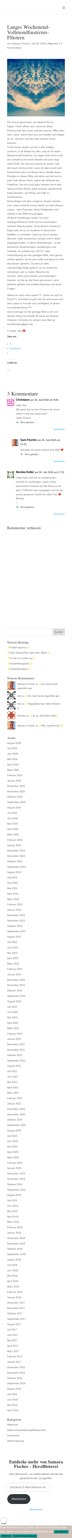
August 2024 (14, 872)
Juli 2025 (12, 813)
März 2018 (13, 1286)
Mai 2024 (12, 888)
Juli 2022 (12, 1006)
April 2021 (12, 1087)
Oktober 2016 (14, 1378)
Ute (19, 695)
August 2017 (14, 1324)
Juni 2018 (12, 1270)
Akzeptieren (61, 1531)
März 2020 (13, 1157)
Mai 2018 (12, 1275)
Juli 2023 (12, 942)
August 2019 (14, 1195)
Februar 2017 (14, 1356)
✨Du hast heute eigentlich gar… (43, 695)
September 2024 (16, 866)
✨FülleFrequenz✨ (18, 647)
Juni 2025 (12, 818)
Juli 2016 (12, 1394)
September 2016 (16, 1383)
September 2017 (16, 1318)
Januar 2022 (14, 1039)
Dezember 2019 (16, 1173)
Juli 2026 (12, 748)
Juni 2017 (12, 1335)
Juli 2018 (12, 1265)
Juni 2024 (12, 882)
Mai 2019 (12, 1211)
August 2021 (14, 1065)
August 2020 (14, 1130)
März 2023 (13, 963)
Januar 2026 (14, 780)
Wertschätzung (15, 1440)
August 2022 (14, 1001)
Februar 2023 (14, 969)
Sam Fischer (28, 439)
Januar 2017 (14, 1361)
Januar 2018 (14, 1297)
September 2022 (16, 996)
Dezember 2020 (16, 1109)
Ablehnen (6, 1536)
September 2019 (16, 1189)
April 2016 (12, 1410)
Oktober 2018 (14, 1248)
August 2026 (14, 743)
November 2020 (16, 1114)
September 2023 (16, 931)
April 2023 (12, 958)
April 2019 (12, 1216)
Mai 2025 (12, 823)
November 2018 (16, 1243)
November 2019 (16, 1178)
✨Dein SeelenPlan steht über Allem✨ (28, 652)
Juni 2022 (12, 1012)
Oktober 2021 (14, 1055)
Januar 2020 (14, 1168)
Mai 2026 (12, 759)
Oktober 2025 (14, 796)
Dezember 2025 (16, 786)
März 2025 (13, 834)
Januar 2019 (14, 1232)
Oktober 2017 (14, 1313)
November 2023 (16, 920)
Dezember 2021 (16, 1044)
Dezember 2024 (16, 850)
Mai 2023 (12, 953)
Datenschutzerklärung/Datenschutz (26, 1430)
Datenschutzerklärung (25, 1536)
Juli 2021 (12, 1071)
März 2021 (13, 1092)
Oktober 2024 (14, 861)
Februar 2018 (14, 1292)
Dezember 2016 (16, 1367)
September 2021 (16, 1060)
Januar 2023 (14, 974)
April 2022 (12, 1022)
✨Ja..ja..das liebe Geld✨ (44, 715)
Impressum (13, 1435)
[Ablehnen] (38, 1536)
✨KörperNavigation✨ (19, 663)
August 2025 (14, 807)
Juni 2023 (12, 947)
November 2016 (16, 1372)
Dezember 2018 (16, 1238)
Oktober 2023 (14, 926)
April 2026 (12, 764)
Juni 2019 (12, 1205)
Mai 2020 (12, 1146)
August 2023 (14, 936)
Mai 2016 (12, 1405)
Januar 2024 (14, 909)
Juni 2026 (12, 753)
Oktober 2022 (14, 990)
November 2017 (16, 1308)
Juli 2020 (12, 1135)
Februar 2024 (14, 904)
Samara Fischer (21, 43)
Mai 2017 (12, 1340)
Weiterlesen (36, 1509)
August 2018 (14, 1259)
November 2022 (16, 985)
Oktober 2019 (14, 1184)
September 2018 (16, 1254)
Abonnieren (19, 1498)
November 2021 (16, 1049)
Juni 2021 (12, 1076)
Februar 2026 (14, 775)
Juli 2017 (12, 1329)
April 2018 (12, 1281)
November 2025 (16, 791)
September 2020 (16, 1125)
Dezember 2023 (16, 915)
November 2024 (16, 856)
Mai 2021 (12, 1082)
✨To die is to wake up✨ (21, 658)
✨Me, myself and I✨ (51, 725)
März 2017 (13, 1351)
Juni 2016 (12, 1399)
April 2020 (12, 1152)
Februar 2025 (14, 839)
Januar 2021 (14, 1103)
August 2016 (14, 1388)
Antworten (59, 429)
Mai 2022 (12, 1017)
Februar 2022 (14, 1033)
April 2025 (12, 829)
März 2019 (13, 1221)
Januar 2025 (14, 845)
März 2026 (13, 770)
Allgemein (53, 43)
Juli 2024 (12, 877)
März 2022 (13, 1028)
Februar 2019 (14, 1227)
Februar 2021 (14, 1098)
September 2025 (16, 802)
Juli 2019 (12, 1200)
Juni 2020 (12, 1141)
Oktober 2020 (14, 1119)
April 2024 (12, 893)
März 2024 (13, 899)
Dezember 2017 (16, 1302)
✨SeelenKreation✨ (18, 669)
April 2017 (12, 1345)
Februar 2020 (14, 1162)
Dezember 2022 (16, 979)
